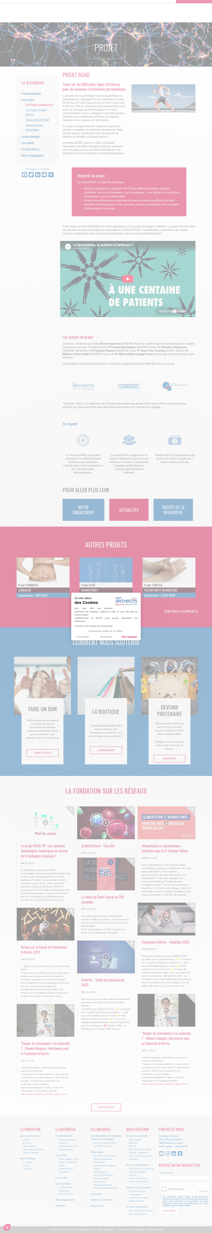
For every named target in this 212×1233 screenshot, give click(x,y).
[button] (7, 1227)
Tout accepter (129, 636)
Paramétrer (106, 636)
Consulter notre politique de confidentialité (94, 626)
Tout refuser (83, 636)
